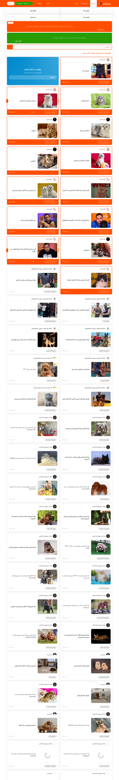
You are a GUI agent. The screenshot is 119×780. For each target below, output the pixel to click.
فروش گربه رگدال (51, 469)
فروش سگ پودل (105, 380)
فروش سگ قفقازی (50, 588)
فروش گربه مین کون (50, 142)
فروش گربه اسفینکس (103, 261)
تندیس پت (102, 655)
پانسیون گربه (52, 736)
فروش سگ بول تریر (50, 499)
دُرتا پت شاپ (102, 179)
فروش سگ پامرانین (50, 558)
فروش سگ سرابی (51, 351)
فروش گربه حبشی (104, 766)
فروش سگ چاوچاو (103, 232)
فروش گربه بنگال (105, 647)
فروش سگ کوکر (51, 232)
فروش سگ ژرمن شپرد (50, 291)
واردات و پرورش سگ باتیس (98, 417)
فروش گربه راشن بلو (50, 440)
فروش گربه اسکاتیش (103, 112)
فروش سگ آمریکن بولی (103, 558)
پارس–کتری (102, 119)
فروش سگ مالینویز (104, 351)
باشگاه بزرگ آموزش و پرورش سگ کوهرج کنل (41, 269)
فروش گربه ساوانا (51, 707)
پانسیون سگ (52, 677)
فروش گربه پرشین (104, 291)
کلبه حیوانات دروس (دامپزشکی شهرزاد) (42, 358)
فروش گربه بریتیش (103, 82)
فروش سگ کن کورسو (50, 321)
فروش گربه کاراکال (104, 736)
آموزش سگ (106, 321)
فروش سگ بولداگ (104, 440)
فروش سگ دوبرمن (104, 529)
